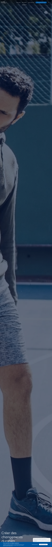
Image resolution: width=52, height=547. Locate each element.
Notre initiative (24, 2)
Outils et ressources (31, 2)
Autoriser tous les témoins (43, 544)
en (48, 2)
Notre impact (18, 2)
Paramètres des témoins (35, 544)
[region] (26, 544)
